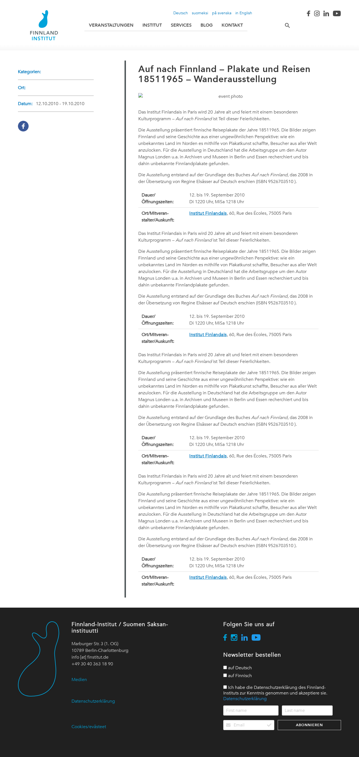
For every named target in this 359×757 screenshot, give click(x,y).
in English (243, 12)
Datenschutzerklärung (93, 701)
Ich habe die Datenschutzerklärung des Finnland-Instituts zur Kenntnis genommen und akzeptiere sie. (275, 693)
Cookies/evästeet (89, 727)
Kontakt (232, 25)
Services (181, 25)
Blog (207, 25)
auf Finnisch (239, 676)
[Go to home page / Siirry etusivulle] (44, 25)
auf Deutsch (239, 668)
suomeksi (200, 12)
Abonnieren (309, 725)
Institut (152, 25)
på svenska (221, 12)
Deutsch (180, 12)
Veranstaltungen (111, 25)
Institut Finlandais (208, 213)
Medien (79, 679)
